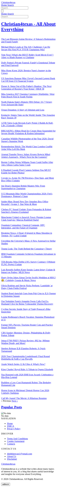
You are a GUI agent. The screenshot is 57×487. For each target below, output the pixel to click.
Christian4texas (8, 2)
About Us (11, 456)
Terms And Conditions (17, 438)
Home (4, 5)
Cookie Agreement (15, 441)
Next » (15, 401)
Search (10, 5)
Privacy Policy (13, 428)
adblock (5, 484)
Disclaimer (12, 459)
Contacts (11, 444)
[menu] (2, 11)
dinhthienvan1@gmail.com (19, 453)
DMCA (10, 426)
